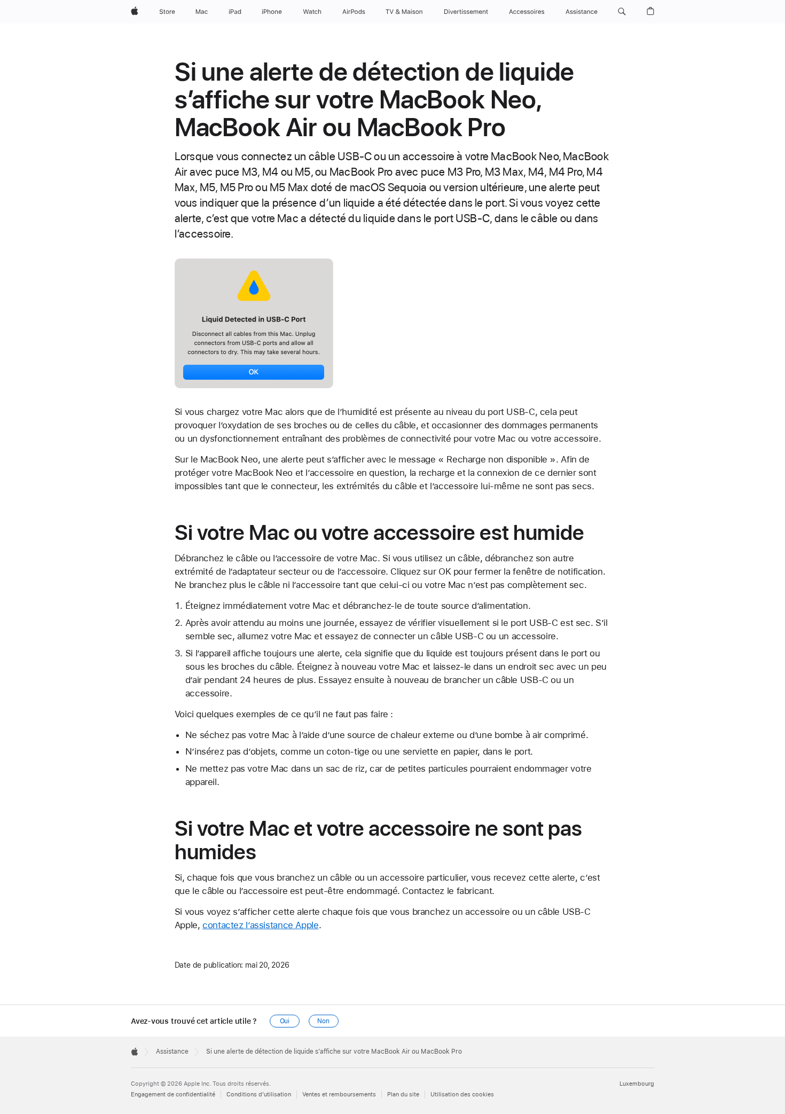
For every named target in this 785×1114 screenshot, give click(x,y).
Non (323, 1021)
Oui (285, 1021)
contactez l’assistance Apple (260, 925)
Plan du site (403, 1094)
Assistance (172, 1051)
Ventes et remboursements (339, 1094)
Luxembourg (636, 1083)
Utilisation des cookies (462, 1094)
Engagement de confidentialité (173, 1094)
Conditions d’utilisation (258, 1094)
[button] (622, 11)
